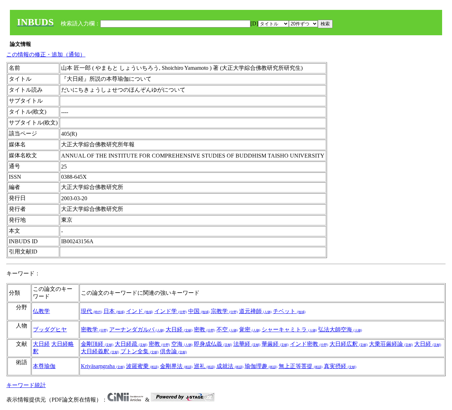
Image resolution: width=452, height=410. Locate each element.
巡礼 (204, 366)
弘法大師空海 (340, 329)
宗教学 (224, 311)
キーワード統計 (26, 385)
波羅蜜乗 (142, 366)
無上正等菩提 (300, 366)
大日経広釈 (348, 344)
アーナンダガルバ (136, 329)
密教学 (94, 329)
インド (139, 311)
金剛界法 (176, 366)
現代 (91, 311)
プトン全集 (139, 351)
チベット (289, 311)
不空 (227, 329)
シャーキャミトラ (289, 329)
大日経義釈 (100, 351)
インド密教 (309, 344)
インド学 (170, 311)
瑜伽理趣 (261, 366)
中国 (198, 311)
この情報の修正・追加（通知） (45, 54)
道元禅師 (255, 311)
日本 (114, 311)
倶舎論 (173, 351)
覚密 (249, 329)
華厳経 (275, 344)
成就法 (229, 366)
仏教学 (41, 311)
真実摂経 (340, 366)
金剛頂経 (97, 344)
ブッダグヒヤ (50, 329)
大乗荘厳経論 (391, 344)
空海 (181, 344)
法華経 (246, 344)
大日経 (179, 329)
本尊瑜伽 (44, 366)
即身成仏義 (213, 344)
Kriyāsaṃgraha (103, 366)
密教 (204, 329)
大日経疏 (131, 344)
